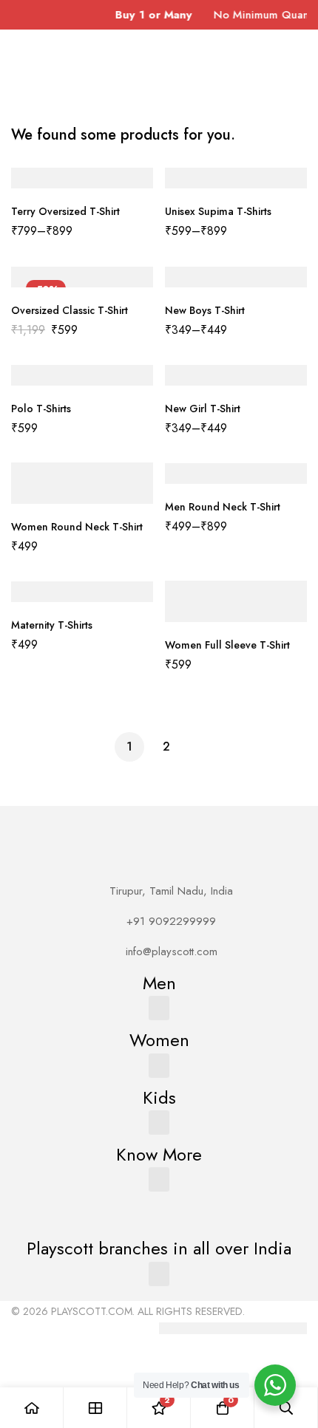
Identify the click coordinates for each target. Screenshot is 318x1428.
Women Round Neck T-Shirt (77, 526)
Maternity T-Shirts (51, 625)
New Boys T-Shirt (205, 310)
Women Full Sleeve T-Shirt (227, 645)
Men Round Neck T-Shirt (222, 506)
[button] (159, 1008)
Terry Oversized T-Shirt (65, 211)
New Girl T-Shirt (202, 408)
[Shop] (95, 1407)
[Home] (32, 1407)
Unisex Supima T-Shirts (218, 211)
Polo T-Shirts (41, 408)
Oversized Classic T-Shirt (69, 310)
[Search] (286, 1407)
